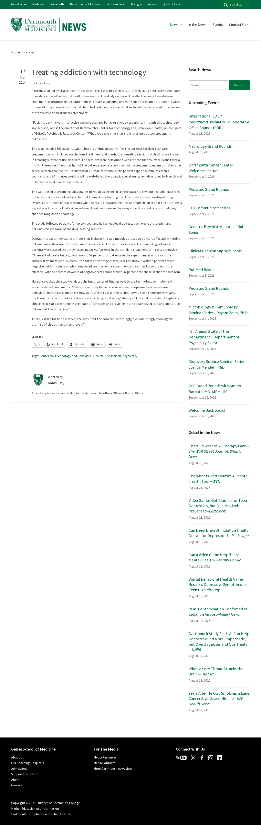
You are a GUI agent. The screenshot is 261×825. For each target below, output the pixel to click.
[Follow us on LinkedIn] (221, 757)
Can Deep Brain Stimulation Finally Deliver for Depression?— (219, 533)
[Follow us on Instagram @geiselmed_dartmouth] (212, 757)
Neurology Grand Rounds (210, 146)
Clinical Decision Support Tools (215, 250)
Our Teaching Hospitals (27, 763)
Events (217, 24)
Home (15, 52)
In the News (197, 24)
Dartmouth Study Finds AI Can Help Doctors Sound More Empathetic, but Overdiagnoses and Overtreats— (219, 641)
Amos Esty (42, 83)
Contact (17, 785)
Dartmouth (57, 4)
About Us (17, 757)
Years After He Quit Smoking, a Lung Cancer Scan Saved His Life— (219, 698)
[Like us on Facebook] (203, 757)
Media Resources (105, 757)
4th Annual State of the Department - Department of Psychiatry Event (214, 337)
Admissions (19, 768)
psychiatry (130, 356)
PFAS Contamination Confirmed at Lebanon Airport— (218, 611)
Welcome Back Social (207, 410)
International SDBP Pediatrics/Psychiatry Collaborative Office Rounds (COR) (219, 121)
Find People (114, 4)
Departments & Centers (85, 4)
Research (30, 52)
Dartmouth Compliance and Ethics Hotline (41, 814)
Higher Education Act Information (35, 808)
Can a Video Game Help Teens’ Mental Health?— (215, 557)
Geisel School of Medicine (27, 4)
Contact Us (237, 24)
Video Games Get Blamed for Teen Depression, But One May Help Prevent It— (218, 505)
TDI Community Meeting (210, 207)
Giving (135, 4)
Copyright (18, 803)
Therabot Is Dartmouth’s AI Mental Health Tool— (219, 478)
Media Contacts (104, 763)
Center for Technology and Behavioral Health (71, 356)
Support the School (24, 774)
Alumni (152, 4)
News (174, 24)
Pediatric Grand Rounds (209, 189)
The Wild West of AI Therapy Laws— (219, 451)
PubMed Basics (201, 269)
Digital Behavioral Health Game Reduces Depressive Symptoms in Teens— (217, 584)
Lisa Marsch (113, 356)
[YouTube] (183, 757)
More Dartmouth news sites (113, 768)
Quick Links (170, 4)
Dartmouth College (66, 803)
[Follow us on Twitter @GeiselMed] (195, 757)
